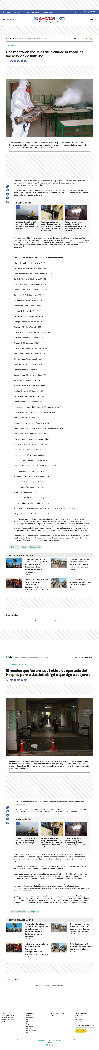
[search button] (3, 12)
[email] (22, 61)
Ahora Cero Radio (82, 12)
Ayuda (60, 1040)
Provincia (16, 12)
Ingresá (93, 19)
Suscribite (81, 1031)
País (23, 12)
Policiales (44, 12)
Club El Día (92, 12)
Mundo (28, 12)
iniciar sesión (44, 621)
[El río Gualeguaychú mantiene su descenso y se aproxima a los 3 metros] (59, 583)
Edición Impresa (69, 12)
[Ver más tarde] (7, 61)
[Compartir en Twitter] (18, 61)
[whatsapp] (11, 61)
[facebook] (15, 61)
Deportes (35, 12)
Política (52, 12)
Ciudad (9, 12)
